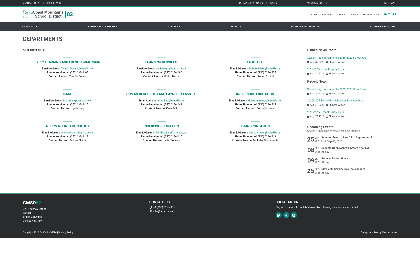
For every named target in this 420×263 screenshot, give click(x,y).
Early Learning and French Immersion (67, 62)
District (235, 26)
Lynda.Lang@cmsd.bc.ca (77, 100)
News (342, 14)
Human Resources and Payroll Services (161, 94)
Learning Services (161, 62)
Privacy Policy (65, 232)
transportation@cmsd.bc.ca (264, 132)
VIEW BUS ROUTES (317, 3)
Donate (354, 14)
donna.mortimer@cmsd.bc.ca (264, 100)
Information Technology (67, 126)
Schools (173, 26)
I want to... (29, 26)
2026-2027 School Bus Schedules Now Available (335, 100)
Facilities (255, 62)
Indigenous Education (255, 94)
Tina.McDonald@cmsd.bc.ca (77, 68)
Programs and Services (305, 26)
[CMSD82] (28, 14)
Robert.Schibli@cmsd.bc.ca (264, 68)
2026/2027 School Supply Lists (325, 69)
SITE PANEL (390, 3)
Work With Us (371, 14)
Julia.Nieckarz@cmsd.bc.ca (170, 132)
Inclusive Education (161, 126)
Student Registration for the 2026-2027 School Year (337, 57)
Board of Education (382, 26)
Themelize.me (389, 232)
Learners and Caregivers (102, 26)
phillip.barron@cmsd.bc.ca (171, 68)
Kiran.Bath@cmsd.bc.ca (171, 100)
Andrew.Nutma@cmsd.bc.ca (77, 132)
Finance (67, 94)
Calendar (328, 14)
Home (314, 14)
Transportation (255, 126)
